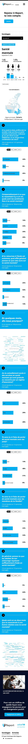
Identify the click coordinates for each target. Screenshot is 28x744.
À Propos (4, 736)
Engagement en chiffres (14, 714)
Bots (15, 736)
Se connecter (8, 738)
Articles (15, 732)
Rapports (19, 736)
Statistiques (10, 736)
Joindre (9, 21)
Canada (17, 4)
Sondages (6, 732)
